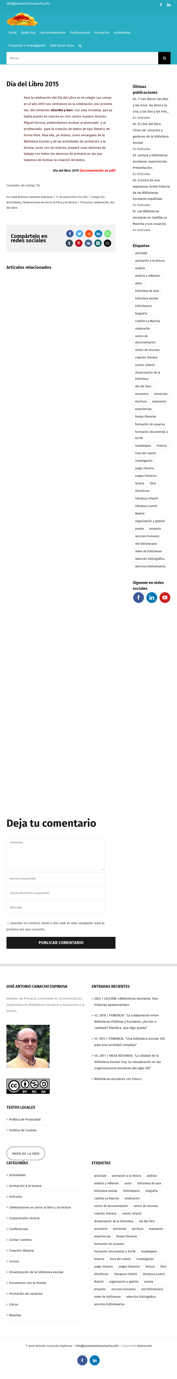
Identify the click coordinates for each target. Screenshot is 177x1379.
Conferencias (18, 1229)
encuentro (142, 394)
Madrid (139, 513)
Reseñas (15, 1315)
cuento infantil (145, 365)
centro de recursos (147, 350)
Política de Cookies (23, 1130)
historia (161, 446)
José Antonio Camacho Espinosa (32, 197)
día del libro (143, 386)
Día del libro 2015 (66, 170)
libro (153, 483)
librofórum (142, 491)
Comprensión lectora (24, 1218)
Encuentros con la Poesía (27, 1283)
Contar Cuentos (20, 1240)
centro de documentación (145, 339)
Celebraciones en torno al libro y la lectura (49, 202)
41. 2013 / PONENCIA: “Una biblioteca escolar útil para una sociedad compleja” (129, 1042)
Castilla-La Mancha (147, 321)
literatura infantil (146, 498)
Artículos (15, 1197)
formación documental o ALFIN (151, 435)
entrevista (160, 394)
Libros (13, 1304)
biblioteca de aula (147, 291)
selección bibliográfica (149, 559)
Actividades (13, 202)
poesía (139, 529)
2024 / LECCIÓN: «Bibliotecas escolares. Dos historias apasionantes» (126, 1002)
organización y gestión (150, 521)
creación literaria (146, 357)
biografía (141, 313)
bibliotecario (143, 306)
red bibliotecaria (146, 544)
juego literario (144, 468)
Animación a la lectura (25, 1186)
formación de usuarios (150, 424)
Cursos (14, 1261)
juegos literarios (145, 476)
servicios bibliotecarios (150, 566)
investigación (144, 461)
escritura (141, 401)
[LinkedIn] (151, 597)
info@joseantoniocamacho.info (28, 3)
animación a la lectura (149, 261)
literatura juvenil (146, 506)
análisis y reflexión (147, 276)
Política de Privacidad (25, 1119)
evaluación (159, 401)
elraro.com (144, 1346)
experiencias (143, 409)
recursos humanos (147, 536)
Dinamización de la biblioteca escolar (36, 1272)
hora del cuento (145, 453)
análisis (140, 268)
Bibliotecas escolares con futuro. (118, 1079)
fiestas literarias (145, 416)
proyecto (155, 529)
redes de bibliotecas (148, 551)
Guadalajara (143, 446)
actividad (141, 253)
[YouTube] (165, 597)
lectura (139, 483)
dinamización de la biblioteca (147, 376)
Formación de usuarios (26, 1294)
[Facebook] (138, 597)
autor (138, 283)
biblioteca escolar (146, 298)
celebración (101, 202)
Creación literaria (21, 1250)
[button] (80, 45)
